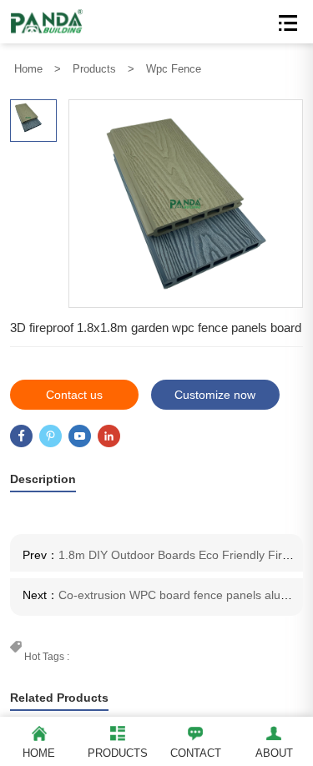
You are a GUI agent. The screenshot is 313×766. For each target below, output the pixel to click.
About (274, 753)
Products (94, 69)
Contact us (74, 394)
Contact (195, 753)
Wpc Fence (173, 69)
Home (28, 69)
